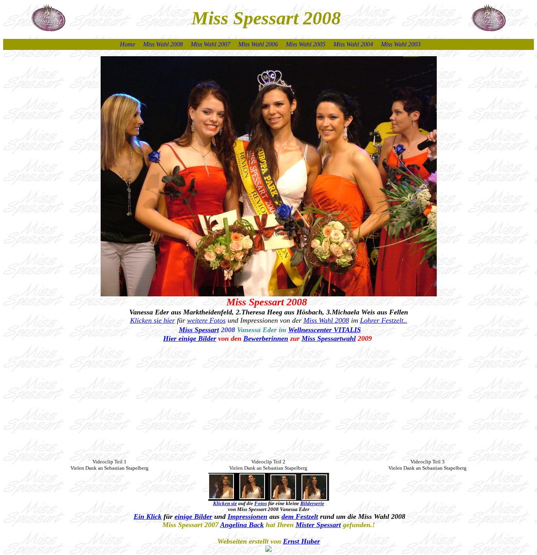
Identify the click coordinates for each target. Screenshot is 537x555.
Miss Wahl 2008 (326, 320)
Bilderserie (312, 503)
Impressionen (247, 516)
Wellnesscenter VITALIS (324, 330)
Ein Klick (148, 516)
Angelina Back (242, 525)
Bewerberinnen (265, 338)
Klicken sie (225, 503)
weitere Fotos (206, 320)
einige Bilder (193, 516)
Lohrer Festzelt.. (383, 320)
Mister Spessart (318, 525)
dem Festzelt (299, 516)
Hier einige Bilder (189, 338)
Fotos (260, 503)
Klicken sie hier (152, 320)
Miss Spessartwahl (329, 338)
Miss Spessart (199, 330)
